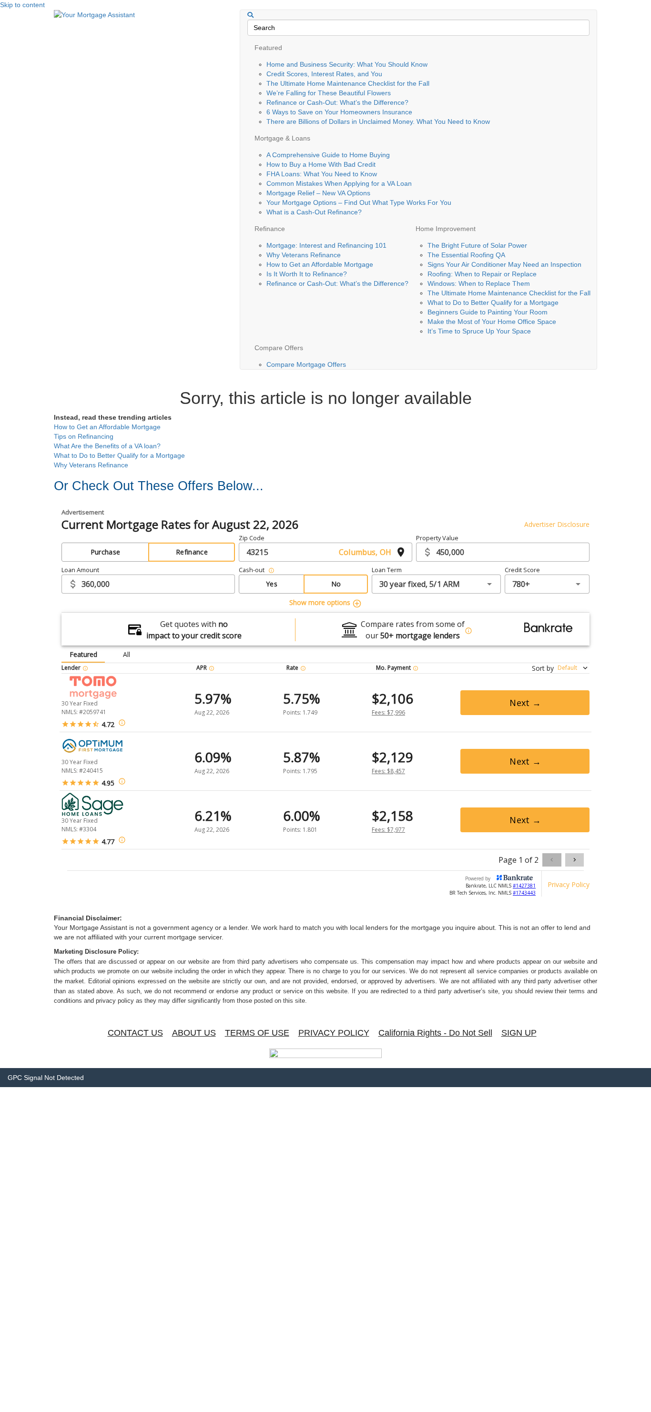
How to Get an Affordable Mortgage (319, 264)
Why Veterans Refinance (303, 255)
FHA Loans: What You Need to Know (321, 174)
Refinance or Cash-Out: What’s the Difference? (337, 102)
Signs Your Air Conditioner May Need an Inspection (504, 264)
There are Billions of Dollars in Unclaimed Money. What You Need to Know (378, 121)
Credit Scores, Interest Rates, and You (324, 74)
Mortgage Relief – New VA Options (318, 193)
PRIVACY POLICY (333, 1033)
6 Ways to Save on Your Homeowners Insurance (339, 112)
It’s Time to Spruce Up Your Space (479, 331)
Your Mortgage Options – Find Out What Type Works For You (358, 202)
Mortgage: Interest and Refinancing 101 (326, 245)
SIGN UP (519, 1033)
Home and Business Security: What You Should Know (346, 64)
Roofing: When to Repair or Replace (482, 274)
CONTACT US (135, 1033)
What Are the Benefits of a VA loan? (107, 446)
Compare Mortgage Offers (306, 364)
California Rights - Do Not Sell (435, 1033)
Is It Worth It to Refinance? (306, 274)
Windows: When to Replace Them (478, 283)
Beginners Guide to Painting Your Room (487, 312)
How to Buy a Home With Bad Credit (321, 164)
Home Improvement (446, 228)
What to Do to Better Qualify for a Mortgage (493, 302)
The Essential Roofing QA (466, 255)
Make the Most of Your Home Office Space (491, 321)
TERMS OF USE (257, 1033)
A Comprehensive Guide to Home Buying (328, 155)
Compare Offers (278, 348)
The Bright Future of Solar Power (477, 245)
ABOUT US (194, 1033)
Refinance (269, 228)
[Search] (250, 15)
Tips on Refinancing (83, 436)
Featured (268, 47)
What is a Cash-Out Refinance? (314, 212)
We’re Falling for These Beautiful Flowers (328, 93)
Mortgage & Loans (282, 138)
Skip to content (22, 5)
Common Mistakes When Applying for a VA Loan (339, 183)
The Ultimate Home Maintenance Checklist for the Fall (347, 83)
